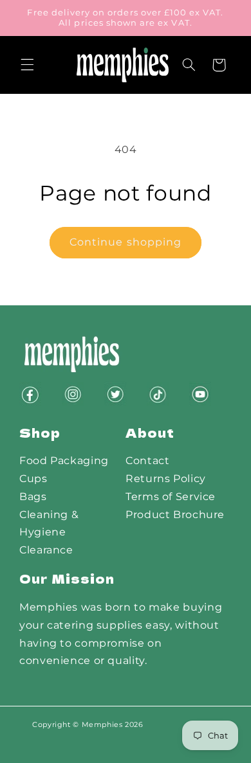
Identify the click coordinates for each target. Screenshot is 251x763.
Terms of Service (171, 496)
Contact (147, 460)
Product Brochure (175, 514)
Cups (33, 478)
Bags (33, 496)
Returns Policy (166, 478)
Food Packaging (64, 460)
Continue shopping (125, 242)
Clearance (46, 550)
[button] (27, 65)
